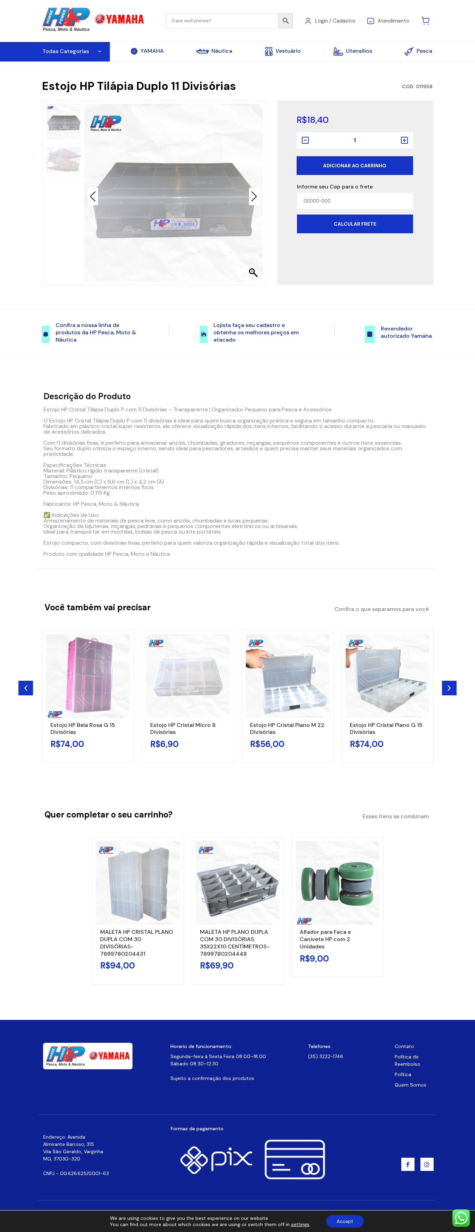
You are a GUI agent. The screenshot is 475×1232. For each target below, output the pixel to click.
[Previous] (25, 688)
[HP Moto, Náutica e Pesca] (94, 20)
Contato (404, 1046)
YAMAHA (152, 51)
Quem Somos (410, 1085)
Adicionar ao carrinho (354, 165)
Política (403, 1074)
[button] (254, 196)
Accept (345, 1221)
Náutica (221, 51)
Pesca (424, 51)
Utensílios (359, 51)
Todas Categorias (65, 51)
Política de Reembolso (407, 1060)
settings (300, 1224)
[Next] (449, 688)
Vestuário (288, 51)
